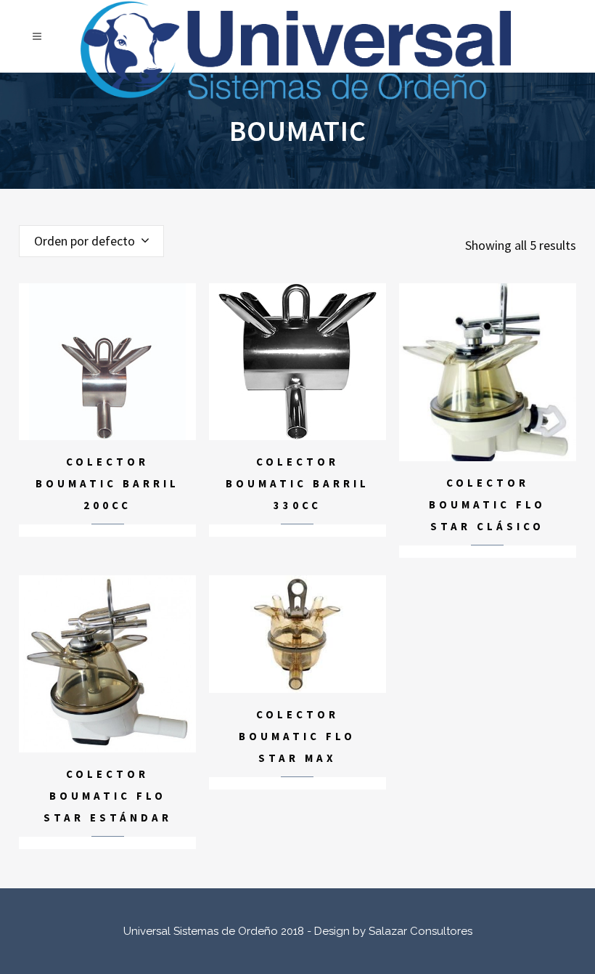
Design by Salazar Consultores (393, 931)
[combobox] (91, 241)
